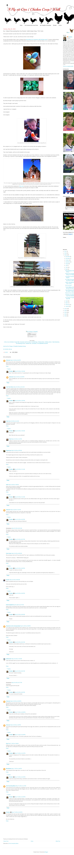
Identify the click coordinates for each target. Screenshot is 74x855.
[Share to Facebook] (15, 352)
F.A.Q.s (60, 25)
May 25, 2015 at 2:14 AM (14, 421)
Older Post (58, 841)
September (68, 261)
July (66, 265)
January (67, 306)
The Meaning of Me (20, 343)
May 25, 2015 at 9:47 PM (20, 539)
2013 (65, 310)
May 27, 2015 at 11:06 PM (20, 796)
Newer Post (6, 841)
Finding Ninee (41, 342)
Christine (11, 371)
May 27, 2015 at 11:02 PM (20, 753)
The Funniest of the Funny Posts (31, 25)
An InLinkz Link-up (7, 349)
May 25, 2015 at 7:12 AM (20, 496)
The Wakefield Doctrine (42, 343)
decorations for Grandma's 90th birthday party (36, 39)
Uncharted (34, 343)
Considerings (34, 342)
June (67, 267)
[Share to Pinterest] (17, 352)
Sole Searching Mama (11, 785)
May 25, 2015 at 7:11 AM (20, 469)
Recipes (54, 25)
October (67, 260)
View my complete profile (68, 66)
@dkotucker (8, 658)
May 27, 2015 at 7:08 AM (13, 743)
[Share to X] (14, 352)
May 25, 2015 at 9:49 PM (20, 593)
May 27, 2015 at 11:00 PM (20, 734)
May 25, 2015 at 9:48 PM (20, 568)
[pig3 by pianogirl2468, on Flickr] (68, 32)
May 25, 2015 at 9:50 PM (20, 614)
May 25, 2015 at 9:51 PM (20, 642)
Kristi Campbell (9, 604)
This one (21, 186)
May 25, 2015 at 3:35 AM (17, 450)
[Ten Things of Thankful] (32, 331)
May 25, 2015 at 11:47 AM (18, 604)
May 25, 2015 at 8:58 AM (17, 553)
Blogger (46, 852)
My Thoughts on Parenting (45, 25)
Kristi (7, 421)
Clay (7, 743)
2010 (65, 315)
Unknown (8, 360)
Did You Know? (68, 285)
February (67, 304)
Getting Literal (48, 342)
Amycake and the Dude (25, 342)
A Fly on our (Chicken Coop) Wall (11, 342)
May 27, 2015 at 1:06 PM (17, 768)
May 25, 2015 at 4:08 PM (25, 625)
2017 (65, 251)
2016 (65, 253)
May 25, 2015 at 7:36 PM (17, 658)
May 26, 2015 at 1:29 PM (16, 724)
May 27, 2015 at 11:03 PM (20, 777)
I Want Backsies (55, 342)
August (67, 263)
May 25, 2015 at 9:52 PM (20, 692)
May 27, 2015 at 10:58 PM (20, 712)
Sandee (7, 579)
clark (7, 484)
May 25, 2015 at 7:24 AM (16, 509)
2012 (65, 312)
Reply (7, 366)
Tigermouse (8, 450)
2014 (65, 308)
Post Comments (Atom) (13, 843)
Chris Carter (8, 553)
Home (21, 25)
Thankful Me (28, 343)
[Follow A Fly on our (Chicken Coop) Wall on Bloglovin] (68, 234)
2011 (65, 314)
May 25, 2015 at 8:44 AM (17, 528)
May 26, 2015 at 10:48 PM (19, 376)
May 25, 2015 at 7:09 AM (20, 400)
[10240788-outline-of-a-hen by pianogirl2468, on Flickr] (71, 32)
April (67, 301)
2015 (65, 254)
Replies (9, 368)
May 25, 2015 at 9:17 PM (17, 682)
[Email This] (12, 352)
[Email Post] (10, 352)
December (68, 256)
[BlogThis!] (13, 352)
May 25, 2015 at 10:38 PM (16, 701)
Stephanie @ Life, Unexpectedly (13, 625)
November (68, 258)
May (66, 269)
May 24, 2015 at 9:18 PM (16, 360)
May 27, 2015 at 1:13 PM (21, 785)
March (67, 302)
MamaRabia (8, 768)
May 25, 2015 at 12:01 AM (19, 386)
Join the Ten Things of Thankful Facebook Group (14, 346)
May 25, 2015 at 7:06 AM (20, 371)
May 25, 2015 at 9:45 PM (20, 519)
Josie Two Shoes (9, 386)
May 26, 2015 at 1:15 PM (17, 439)
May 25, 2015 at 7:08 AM (13, 484)
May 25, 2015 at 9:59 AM (15, 579)
